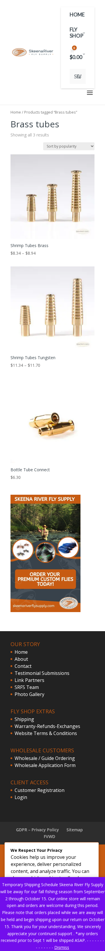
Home (15, 112)
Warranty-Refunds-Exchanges (47, 726)
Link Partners (29, 680)
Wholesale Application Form (45, 765)
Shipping (24, 719)
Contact (23, 666)
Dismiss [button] (61, 947)
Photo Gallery (29, 694)
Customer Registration (39, 790)
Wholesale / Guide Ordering (45, 758)
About (21, 659)
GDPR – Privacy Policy (37, 829)
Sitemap (74, 829)
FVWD (49, 836)
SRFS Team (27, 687)
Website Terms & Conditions (46, 733)
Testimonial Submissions (42, 673)
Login (21, 797)
